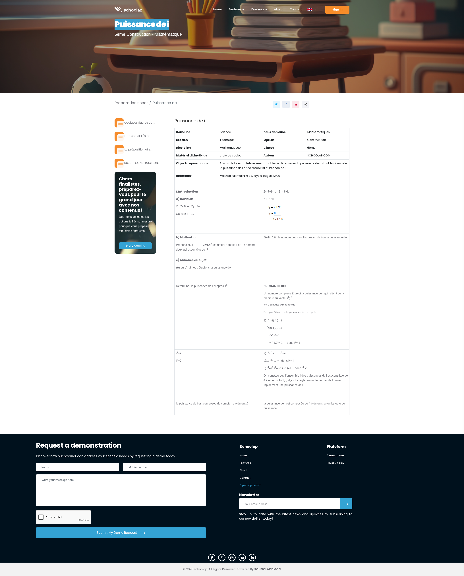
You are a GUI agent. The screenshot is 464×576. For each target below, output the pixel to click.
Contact (296, 9)
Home (217, 9)
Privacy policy (335, 463)
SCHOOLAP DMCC (267, 569)
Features (235, 9)
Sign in (337, 9)
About (278, 9)
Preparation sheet (131, 102)
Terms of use (335, 455)
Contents (257, 9)
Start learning (135, 245)
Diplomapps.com (250, 485)
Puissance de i (166, 102)
